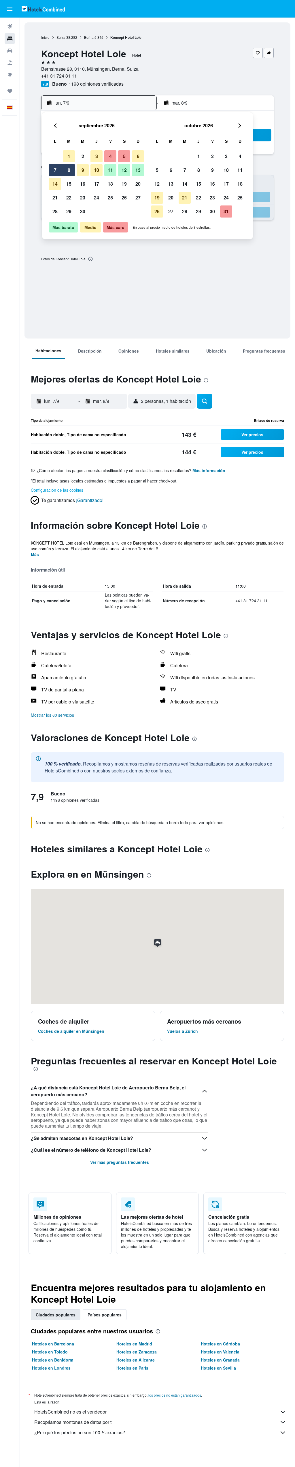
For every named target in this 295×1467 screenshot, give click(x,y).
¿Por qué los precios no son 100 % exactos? (79, 1432)
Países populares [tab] (105, 1315)
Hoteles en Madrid (134, 1344)
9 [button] (83, 170)
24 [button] (96, 197)
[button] (9, 9)
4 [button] (110, 156)
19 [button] (124, 183)
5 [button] (124, 156)
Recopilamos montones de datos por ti (73, 1422)
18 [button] (110, 183)
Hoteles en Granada (220, 1360)
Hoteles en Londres (51, 1368)
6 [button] (138, 156)
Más (35, 554)
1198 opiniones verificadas (96, 83)
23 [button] (82, 197)
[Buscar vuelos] (9, 26)
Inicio (45, 37)
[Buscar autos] (9, 50)
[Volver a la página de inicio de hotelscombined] (43, 8)
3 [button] (96, 156)
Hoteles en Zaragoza (136, 1352)
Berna (89, 37)
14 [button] (55, 183)
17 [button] (96, 183)
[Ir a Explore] (9, 74)
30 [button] (82, 211)
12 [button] (124, 170)
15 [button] (68, 183)
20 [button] (138, 183)
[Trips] (9, 91)
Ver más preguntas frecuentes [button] (119, 1162)
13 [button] (138, 170)
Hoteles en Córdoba (220, 1344)
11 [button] (110, 170)
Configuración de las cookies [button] (57, 490)
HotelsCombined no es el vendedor (70, 1411)
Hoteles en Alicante (135, 1360)
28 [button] (55, 211)
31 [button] (226, 211)
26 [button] (124, 197)
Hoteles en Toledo (50, 1352)
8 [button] (69, 170)
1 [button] (69, 156)
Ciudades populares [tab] (55, 1315)
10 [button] (96, 170)
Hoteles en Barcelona (53, 1344)
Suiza (60, 37)
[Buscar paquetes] (9, 62)
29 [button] (68, 211)
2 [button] (83, 156)
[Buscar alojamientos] (9, 38)
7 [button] (55, 170)
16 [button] (82, 183)
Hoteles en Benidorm (52, 1360)
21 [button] (55, 197)
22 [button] (68, 197)
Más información (208, 470)
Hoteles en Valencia (220, 1352)
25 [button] (110, 197)
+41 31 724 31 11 (59, 75)
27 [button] (138, 197)
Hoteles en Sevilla (218, 1368)
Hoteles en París (132, 1368)
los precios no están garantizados (174, 1395)
